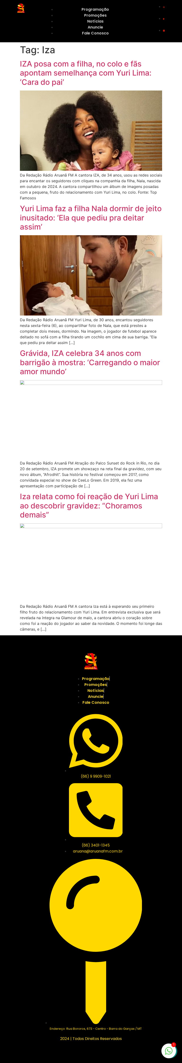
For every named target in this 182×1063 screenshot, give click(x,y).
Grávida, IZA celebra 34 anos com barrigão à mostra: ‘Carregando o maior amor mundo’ (90, 362)
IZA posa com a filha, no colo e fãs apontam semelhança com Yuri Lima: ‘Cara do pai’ (85, 73)
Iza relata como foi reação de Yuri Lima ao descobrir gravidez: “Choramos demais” (89, 505)
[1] (169, 1053)
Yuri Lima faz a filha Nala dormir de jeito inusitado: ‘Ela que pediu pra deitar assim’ (91, 217)
